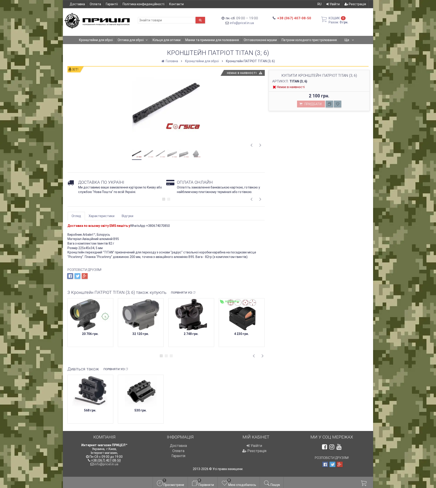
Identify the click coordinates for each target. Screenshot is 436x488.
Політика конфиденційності (143, 4)
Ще (347, 40)
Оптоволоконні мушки (260, 40)
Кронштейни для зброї (96, 40)
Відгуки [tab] (127, 216)
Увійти (334, 4)
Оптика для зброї (131, 40)
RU (319, 4)
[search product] (200, 20)
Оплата (95, 4)
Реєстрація (357, 4)
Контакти (176, 4)
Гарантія (178, 456)
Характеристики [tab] (101, 216)
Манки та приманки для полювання (212, 40)
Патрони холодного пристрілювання (309, 40)
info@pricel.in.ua (242, 23)
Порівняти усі (181, 292)
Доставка (77, 4)
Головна (171, 61)
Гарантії (112, 4)
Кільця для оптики (167, 40)
